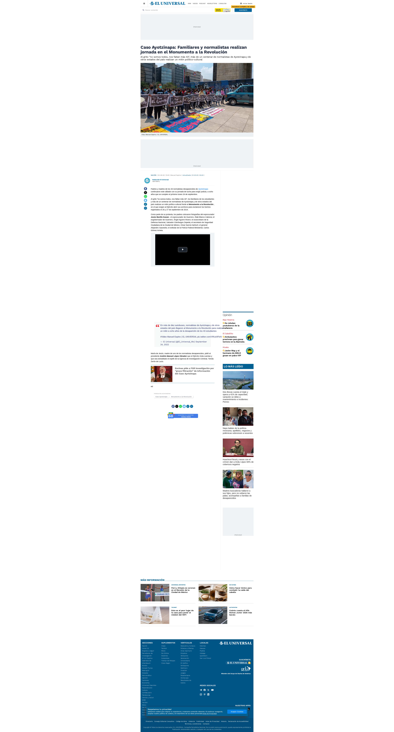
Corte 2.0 (145, 648)
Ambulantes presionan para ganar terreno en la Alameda (233, 339)
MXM (189, 3)
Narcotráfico (146, 675)
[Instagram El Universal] (201, 694)
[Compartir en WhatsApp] (145, 196)
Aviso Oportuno (186, 651)
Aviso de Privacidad (212, 721)
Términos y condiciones (193, 724)
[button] (243, 10)
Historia (223, 721)
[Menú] (144, 3)
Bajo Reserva (228, 320)
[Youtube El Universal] (212, 690)
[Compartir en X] (145, 192)
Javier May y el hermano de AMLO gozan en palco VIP (232, 353)
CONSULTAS (222, 3)
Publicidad (200, 721)
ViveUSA (184, 670)
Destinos (164, 656)
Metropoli (145, 670)
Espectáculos (147, 688)
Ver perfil (156, 181)
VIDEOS (195, 3)
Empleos (184, 653)
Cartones (145, 680)
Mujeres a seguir (148, 651)
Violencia (191, 721)
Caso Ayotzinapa (161, 396)
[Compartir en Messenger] (145, 200)
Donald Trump (147, 668)
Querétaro (203, 656)
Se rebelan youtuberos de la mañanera (231, 325)
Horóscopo (185, 678)
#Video (163, 337)
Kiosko (226, 347)
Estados (145, 673)
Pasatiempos (185, 675)
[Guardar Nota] (145, 208)
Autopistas (165, 658)
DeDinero (184, 668)
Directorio (149, 721)
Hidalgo (202, 653)
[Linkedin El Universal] (208, 694)
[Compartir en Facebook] (145, 188)
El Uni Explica (147, 658)
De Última (165, 653)
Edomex (203, 646)
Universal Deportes (149, 685)
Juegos (183, 673)
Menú (144, 705)
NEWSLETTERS (212, 3)
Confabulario (147, 692)
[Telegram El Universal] (201, 690)
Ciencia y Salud (148, 697)
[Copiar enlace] (145, 204)
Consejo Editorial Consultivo (164, 721)
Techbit (145, 702)
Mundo (144, 665)
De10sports (185, 665)
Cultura (145, 690)
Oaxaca (202, 648)
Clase (163, 646)
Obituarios (184, 656)
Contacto (206, 724)
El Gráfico (184, 663)
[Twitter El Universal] (208, 690)
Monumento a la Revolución (181, 396)
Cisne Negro (165, 663)
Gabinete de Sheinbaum (146, 662)
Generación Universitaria (185, 659)
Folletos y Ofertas (187, 648)
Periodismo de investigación (147, 654)
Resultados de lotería (186, 682)
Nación (153, 175)
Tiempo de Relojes (168, 660)
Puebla (202, 651)
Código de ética (181, 721)
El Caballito (228, 333)
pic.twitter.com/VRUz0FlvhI (209, 337)
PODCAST (202, 3)
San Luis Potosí (205, 658)
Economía (145, 683)
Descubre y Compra (188, 646)
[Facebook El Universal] (205, 690)
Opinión (227, 315)
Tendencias (146, 695)
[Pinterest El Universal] (205, 694)
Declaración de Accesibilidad (238, 721)
